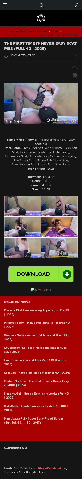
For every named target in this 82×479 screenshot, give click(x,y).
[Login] (77, 5)
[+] (75, 69)
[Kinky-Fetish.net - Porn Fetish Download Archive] (41, 18)
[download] (41, 274)
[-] (75, 75)
